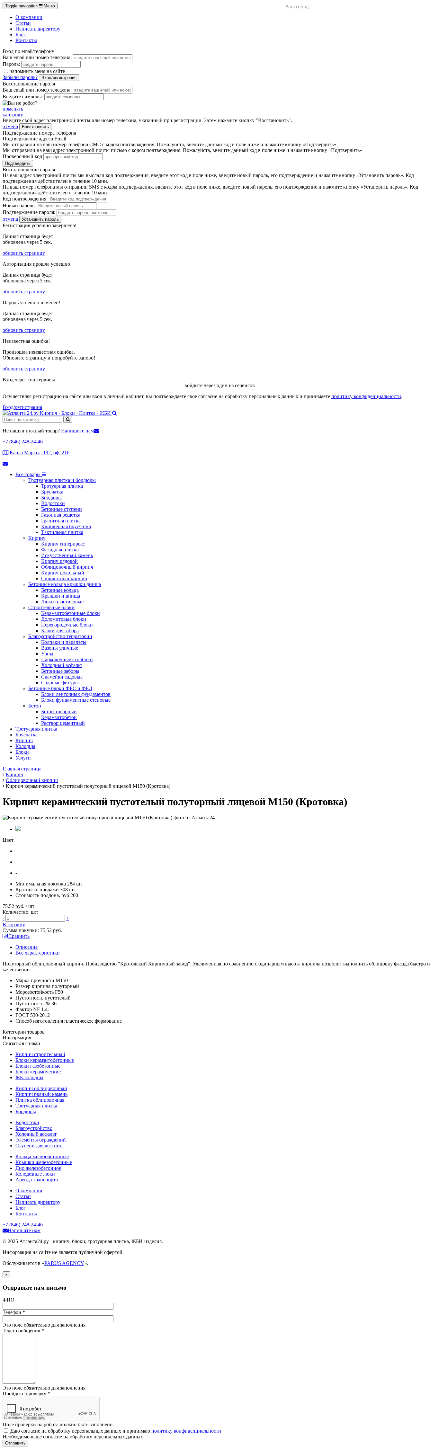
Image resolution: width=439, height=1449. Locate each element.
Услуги (23, 757)
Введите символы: (23, 96)
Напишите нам (77, 430)
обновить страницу (24, 253)
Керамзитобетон (59, 717)
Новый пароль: (19, 205)
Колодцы (25, 746)
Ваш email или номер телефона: (37, 57)
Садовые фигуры (60, 682)
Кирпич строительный (40, 1054)
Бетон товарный (59, 711)
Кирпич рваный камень (41, 1094)
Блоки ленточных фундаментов (76, 694)
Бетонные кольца (60, 590)
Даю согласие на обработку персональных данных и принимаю (115, 1431)
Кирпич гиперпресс (63, 544)
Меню (30, 6)
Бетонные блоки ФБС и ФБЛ (60, 688)
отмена (10, 126)
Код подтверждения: (25, 198)
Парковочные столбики (67, 659)
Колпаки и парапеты (63, 642)
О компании (28, 17)
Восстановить (35, 126)
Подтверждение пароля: (29, 212)
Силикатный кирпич (64, 578)
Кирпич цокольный (62, 572)
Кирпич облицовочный (41, 1088)
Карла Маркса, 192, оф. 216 (38, 452)
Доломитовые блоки (63, 619)
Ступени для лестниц (39, 1145)
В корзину (14, 924)
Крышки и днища (60, 596)
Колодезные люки (35, 1174)
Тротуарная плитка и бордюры (62, 480)
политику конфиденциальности (366, 396)
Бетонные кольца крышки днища (64, 584)
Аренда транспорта (36, 1179)
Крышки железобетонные (43, 1162)
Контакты (26, 40)
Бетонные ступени (61, 509)
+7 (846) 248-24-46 (23, 441)
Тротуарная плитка (62, 486)
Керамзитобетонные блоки (70, 613)
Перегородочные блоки (67, 624)
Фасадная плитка (60, 549)
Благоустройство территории (60, 636)
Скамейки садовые (62, 677)
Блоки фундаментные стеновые (76, 700)
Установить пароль (40, 219)
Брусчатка (52, 491)
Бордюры (51, 497)
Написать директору (37, 28)
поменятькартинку (13, 111)
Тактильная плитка (62, 532)
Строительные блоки (51, 607)
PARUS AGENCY (64, 1263)
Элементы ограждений (40, 1139)
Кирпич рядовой (59, 561)
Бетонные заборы (60, 671)
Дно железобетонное (38, 1168)
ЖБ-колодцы (29, 1077)
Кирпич (37, 538)
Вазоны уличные (59, 648)
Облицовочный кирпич (67, 567)
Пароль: (11, 64)
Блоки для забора (60, 630)
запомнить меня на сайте (37, 71)
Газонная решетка (60, 515)
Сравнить (19, 936)
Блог (20, 34)
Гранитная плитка (61, 520)
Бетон (34, 705)
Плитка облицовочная (39, 1100)
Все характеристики (37, 953)
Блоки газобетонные (37, 1066)
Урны (47, 653)
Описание (26, 947)
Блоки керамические (38, 1071)
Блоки (22, 752)
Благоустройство (33, 1128)
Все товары (28, 474)
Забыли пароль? (20, 77)
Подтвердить (18, 163)
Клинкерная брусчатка (66, 526)
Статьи (23, 23)
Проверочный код (22, 156)
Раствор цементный (63, 723)
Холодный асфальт (61, 665)
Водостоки (53, 503)
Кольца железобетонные (42, 1156)
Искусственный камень (67, 555)
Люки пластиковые (62, 601)
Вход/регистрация (58, 77)
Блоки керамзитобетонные (44, 1060)
